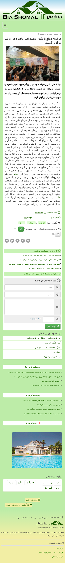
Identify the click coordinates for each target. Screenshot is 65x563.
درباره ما (60, 548)
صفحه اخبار (32, 499)
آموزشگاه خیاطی (52, 342)
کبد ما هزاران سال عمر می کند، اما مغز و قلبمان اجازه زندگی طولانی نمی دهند (34, 372)
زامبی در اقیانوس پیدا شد (51, 381)
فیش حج (56, 352)
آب (58, 482)
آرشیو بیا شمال (57, 556)
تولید (20, 482)
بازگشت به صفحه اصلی (18, 505)
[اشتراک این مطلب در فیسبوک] (22, 240)
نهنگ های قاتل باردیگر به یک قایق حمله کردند (44, 268)
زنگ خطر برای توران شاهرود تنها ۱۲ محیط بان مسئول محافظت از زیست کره (34, 264)
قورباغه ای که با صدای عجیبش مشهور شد (46, 385)
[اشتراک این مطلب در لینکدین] (12, 240)
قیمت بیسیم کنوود (52, 356)
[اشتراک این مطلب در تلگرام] (28, 240)
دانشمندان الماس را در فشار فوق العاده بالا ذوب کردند (41, 255)
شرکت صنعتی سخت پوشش (47, 347)
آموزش (48, 487)
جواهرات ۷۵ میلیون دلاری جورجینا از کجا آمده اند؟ (43, 409)
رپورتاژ (42, 482)
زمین (11, 482)
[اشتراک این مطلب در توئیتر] (17, 240)
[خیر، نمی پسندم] (57, 234)
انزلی (42, 223)
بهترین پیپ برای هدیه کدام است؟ (48, 404)
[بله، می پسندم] (21, 229)
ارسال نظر (52, 326)
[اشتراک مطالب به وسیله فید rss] (6, 240)
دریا (22, 223)
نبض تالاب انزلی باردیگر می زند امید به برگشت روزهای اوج (40, 259)
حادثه (16, 174)
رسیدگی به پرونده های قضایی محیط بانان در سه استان (42, 413)
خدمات (30, 482)
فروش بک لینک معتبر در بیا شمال (50, 552)
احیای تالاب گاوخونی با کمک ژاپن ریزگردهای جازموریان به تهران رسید (37, 376)
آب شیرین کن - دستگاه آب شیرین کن (43, 338)
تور (51, 482)
